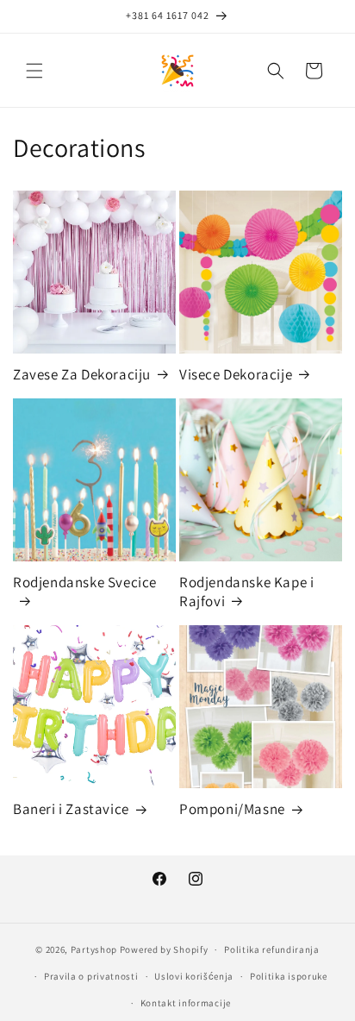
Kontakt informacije (185, 1003)
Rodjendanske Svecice (85, 582)
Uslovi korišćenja (194, 976)
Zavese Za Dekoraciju (82, 374)
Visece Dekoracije (235, 374)
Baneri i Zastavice (71, 808)
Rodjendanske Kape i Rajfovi (246, 592)
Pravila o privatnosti (91, 976)
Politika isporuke (288, 976)
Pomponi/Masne (232, 808)
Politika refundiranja (272, 949)
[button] (34, 71)
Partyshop (94, 949)
